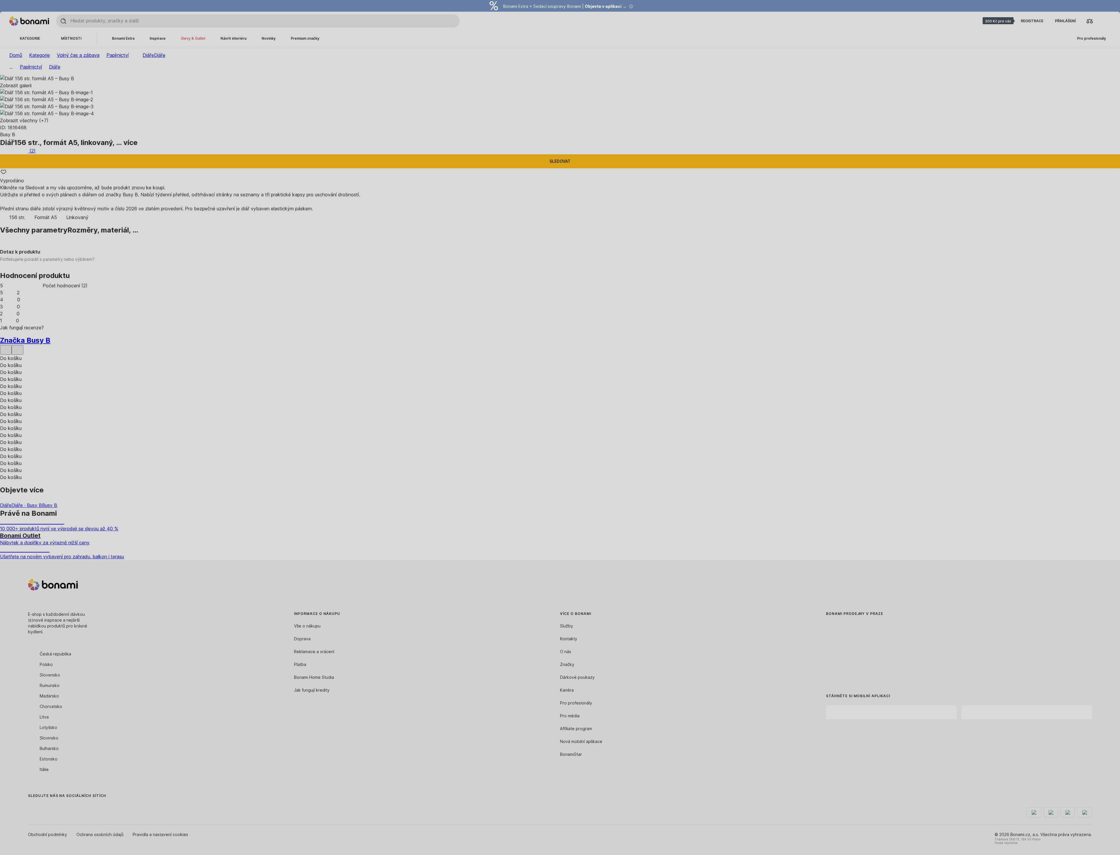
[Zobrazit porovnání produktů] (1090, 21)
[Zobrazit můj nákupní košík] (1104, 21)
